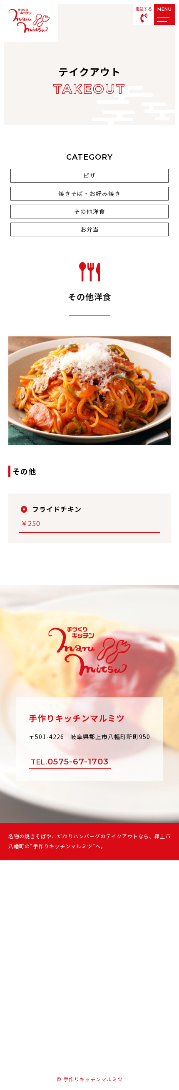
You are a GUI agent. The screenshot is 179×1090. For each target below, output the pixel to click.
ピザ (89, 175)
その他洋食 (89, 211)
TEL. (70, 762)
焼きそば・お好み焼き (89, 193)
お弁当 (89, 229)
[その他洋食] (89, 438)
